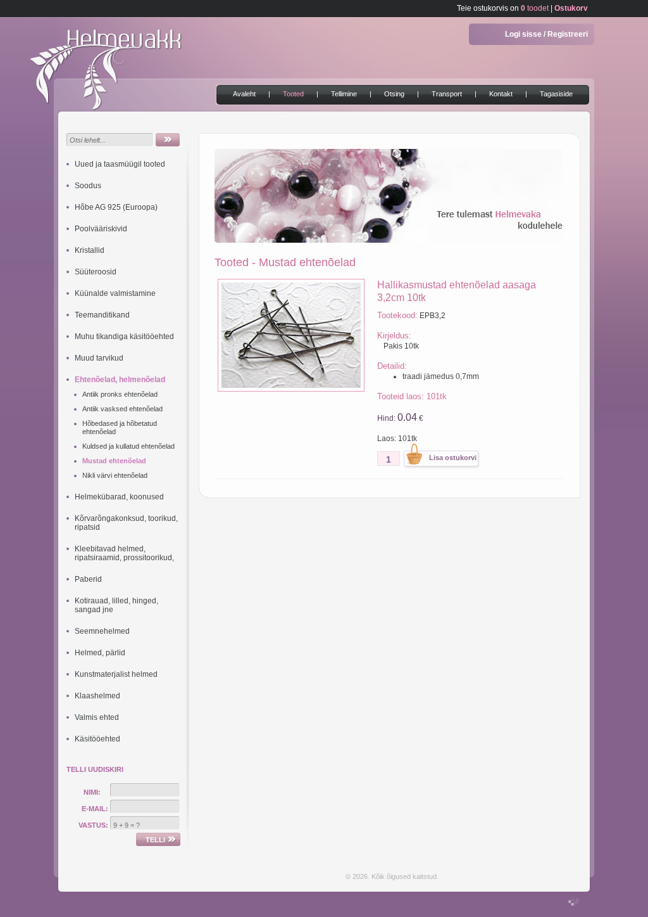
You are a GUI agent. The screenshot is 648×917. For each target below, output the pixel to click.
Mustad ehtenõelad (114, 461)
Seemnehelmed (102, 631)
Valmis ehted (97, 717)
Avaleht (244, 94)
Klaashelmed (97, 695)
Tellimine (344, 94)
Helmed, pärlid (100, 652)
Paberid (88, 579)
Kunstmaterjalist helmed (116, 674)
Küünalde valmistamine (115, 293)
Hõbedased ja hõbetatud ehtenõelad (119, 427)
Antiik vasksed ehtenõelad (122, 409)
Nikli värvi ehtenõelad (114, 475)
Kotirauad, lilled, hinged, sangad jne (116, 605)
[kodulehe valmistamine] (573, 903)
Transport (447, 94)
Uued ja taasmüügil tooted (120, 164)
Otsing (394, 94)
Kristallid (89, 250)
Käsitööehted (97, 738)
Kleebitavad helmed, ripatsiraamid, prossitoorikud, (124, 553)
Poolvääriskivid (101, 228)
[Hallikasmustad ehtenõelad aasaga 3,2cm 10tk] (291, 389)
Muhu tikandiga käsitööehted (124, 336)
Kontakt (501, 94)
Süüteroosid (95, 271)
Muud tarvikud (99, 358)
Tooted (293, 94)
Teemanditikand (102, 315)
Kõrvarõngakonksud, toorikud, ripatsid (126, 523)
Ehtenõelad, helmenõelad (120, 379)
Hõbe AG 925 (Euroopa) (116, 207)
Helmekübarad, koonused (119, 496)
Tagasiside (556, 94)
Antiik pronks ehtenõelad (120, 394)
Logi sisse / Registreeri (546, 34)
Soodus (88, 185)
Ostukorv (571, 8)
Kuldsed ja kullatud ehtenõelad (128, 446)
